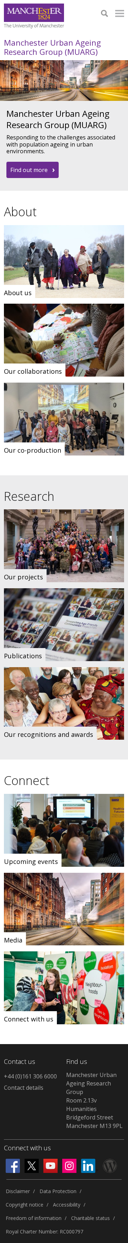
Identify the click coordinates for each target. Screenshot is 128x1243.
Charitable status (90, 1218)
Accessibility (66, 1204)
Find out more (29, 170)
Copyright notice (24, 1204)
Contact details (23, 1088)
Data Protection (57, 1191)
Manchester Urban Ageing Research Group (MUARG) (52, 47)
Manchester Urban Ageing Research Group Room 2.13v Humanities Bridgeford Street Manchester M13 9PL (94, 1100)
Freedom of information (34, 1218)
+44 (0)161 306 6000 (30, 1076)
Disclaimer (18, 1191)
